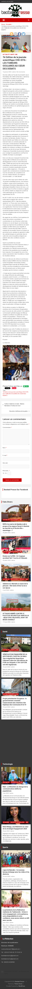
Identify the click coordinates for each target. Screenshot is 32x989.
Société (22, 579)
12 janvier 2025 (7, 72)
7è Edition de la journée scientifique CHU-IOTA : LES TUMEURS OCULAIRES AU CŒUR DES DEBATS (16, 393)
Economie (6, 822)
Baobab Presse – (20, 981)
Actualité (6, 54)
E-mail (5, 455)
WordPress (21, 986)
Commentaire (7, 427)
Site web (5, 463)
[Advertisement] (16, 741)
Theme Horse (18, 984)
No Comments (21, 72)
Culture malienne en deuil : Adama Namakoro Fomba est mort (14, 404)
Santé (12, 54)
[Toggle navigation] (3, 20)
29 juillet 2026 (6, 532)
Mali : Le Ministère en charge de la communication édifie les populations (15, 789)
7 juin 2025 (6, 793)
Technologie (15, 782)
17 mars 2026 (6, 622)
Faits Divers (14, 519)
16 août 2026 (6, 667)
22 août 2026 (6, 876)
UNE (16, 54)
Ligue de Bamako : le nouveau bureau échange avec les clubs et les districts (16, 872)
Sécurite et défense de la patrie (18, 411)
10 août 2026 (6, 707)
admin (14, 72)
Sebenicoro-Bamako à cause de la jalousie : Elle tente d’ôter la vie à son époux (15, 586)
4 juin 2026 (6, 922)
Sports (13, 865)
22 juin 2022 (6, 831)
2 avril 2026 (6, 590)
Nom (4, 448)
